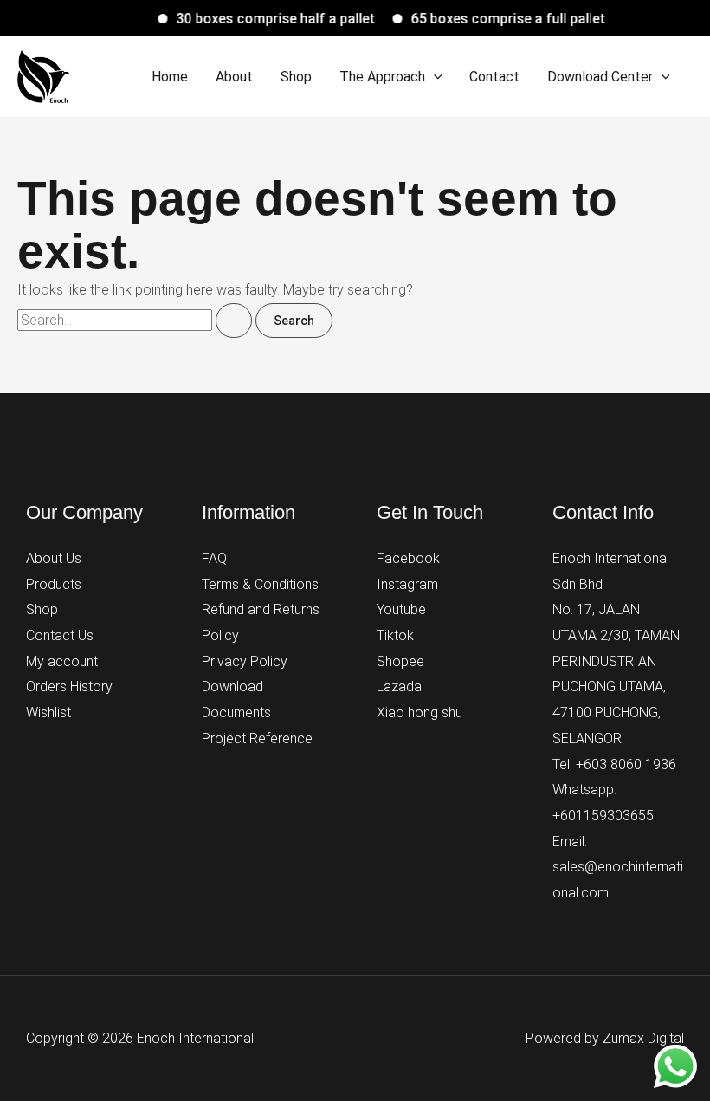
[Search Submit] (234, 320)
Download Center (600, 76)
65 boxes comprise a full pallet (500, 18)
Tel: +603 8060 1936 (614, 764)
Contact (494, 76)
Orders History (69, 686)
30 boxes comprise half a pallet (268, 18)
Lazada (399, 686)
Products (53, 584)
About (234, 76)
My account (62, 661)
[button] (433, 77)
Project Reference (257, 738)
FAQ (214, 558)
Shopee (400, 661)
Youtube (401, 609)
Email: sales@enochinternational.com (617, 867)
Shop (296, 76)
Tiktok (395, 635)
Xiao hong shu (419, 712)
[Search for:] (136, 320)
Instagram (407, 584)
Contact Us (60, 635)
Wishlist (48, 712)
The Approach (382, 76)
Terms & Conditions (260, 584)
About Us (53, 558)
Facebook (408, 558)
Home (170, 76)
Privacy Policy (244, 661)
